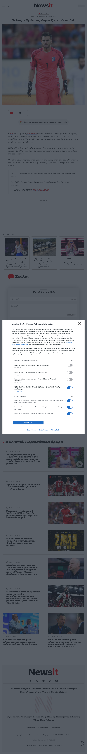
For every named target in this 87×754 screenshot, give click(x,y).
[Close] (80, 324)
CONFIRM (28, 422)
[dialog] (43, 377)
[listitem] (43, 360)
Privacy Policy (55, 430)
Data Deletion (31, 430)
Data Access (43, 430)
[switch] (70, 365)
